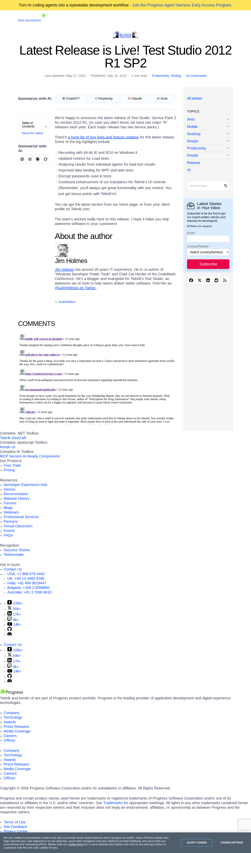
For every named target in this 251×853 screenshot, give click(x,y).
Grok (164, 98)
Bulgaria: (28, 588)
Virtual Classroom (18, 526)
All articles (194, 98)
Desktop (193, 134)
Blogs (8, 508)
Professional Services (21, 517)
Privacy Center (16, 831)
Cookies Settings (231, 842)
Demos (9, 489)
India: (26, 583)
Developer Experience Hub (25, 485)
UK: (25, 578)
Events (9, 531)
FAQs (8, 535)
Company (11, 713)
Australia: (29, 592)
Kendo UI (7, 447)
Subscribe (208, 264)
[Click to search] (226, 186)
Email (191, 233)
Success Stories (17, 550)
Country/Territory (198, 246)
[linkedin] (208, 280)
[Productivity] (208, 148)
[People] (208, 155)
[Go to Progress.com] (12, 693)
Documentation (16, 494)
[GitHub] (9, 630)
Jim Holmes (64, 269)
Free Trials (12, 465)
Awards (10, 722)
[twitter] (200, 280)
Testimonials (14, 554)
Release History (16, 498)
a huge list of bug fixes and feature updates (103, 137)
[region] (125, 842)
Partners (11, 521)
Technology (13, 717)
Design (192, 141)
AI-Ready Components (41, 456)
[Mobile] (208, 126)
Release (193, 163)
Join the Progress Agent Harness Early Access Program (181, 5)
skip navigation (29, 20)
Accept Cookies (197, 842)
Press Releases (16, 727)
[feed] (225, 280)
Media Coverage (17, 731)
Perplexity (105, 98)
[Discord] (9, 634)
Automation (67, 302)
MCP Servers (11, 456)
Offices (9, 740)
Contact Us (13, 569)
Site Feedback (15, 827)
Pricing (9, 470)
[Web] (208, 119)
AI (189, 170)
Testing (176, 76)
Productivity (160, 76)
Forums (10, 503)
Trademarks (113, 803)
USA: (26, 574)
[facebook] (191, 280)
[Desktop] (208, 134)
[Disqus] (98, 378)
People (192, 155)
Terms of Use (15, 822)
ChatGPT (73, 98)
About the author (32, 133)
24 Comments (196, 76)
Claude (136, 98)
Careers (10, 736)
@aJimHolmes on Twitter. (75, 288)
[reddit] (216, 280)
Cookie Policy (76, 844)
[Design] (208, 141)
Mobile (192, 127)
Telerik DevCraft (13, 438)
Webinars (11, 512)
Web (191, 119)
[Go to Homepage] (43, 20)
